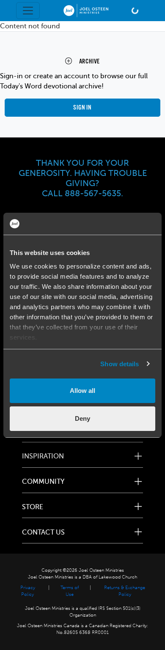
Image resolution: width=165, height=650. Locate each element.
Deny (82, 418)
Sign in (82, 108)
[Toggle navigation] (28, 10)
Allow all (82, 390)
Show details (119, 364)
